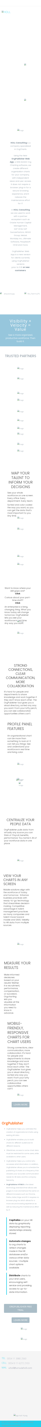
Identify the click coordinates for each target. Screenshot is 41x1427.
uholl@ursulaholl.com (20, 1367)
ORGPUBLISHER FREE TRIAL (20, 1308)
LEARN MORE (21, 1104)
